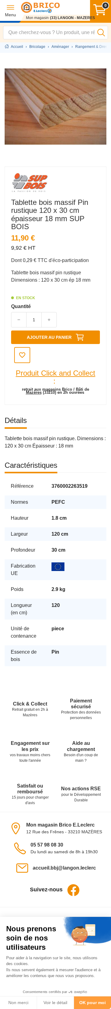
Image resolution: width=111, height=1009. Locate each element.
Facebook (73, 890)
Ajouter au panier (49, 337)
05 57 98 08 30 (47, 844)
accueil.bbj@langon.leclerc (64, 867)
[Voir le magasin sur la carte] (17, 828)
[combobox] (55, 32)
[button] (10, 10)
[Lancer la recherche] (101, 32)
